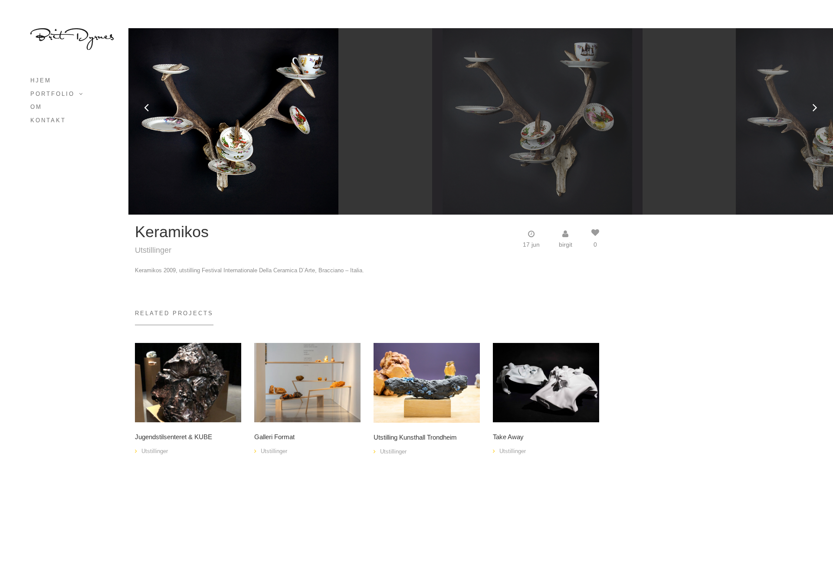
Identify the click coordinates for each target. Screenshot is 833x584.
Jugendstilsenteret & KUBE (173, 437)
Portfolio (52, 94)
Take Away (508, 437)
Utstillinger (153, 250)
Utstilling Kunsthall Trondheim (415, 437)
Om (36, 107)
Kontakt (48, 120)
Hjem (40, 80)
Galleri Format (274, 437)
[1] (188, 381)
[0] (307, 381)
